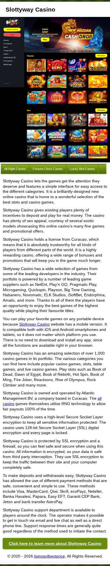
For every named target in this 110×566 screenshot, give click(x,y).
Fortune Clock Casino (48, 169)
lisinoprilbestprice (49, 556)
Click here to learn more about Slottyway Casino (55, 543)
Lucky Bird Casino (82, 169)
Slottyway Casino (34, 324)
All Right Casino (15, 169)
